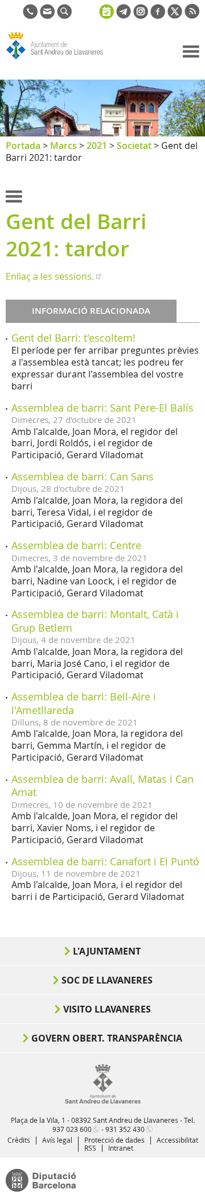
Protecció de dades (114, 1139)
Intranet (120, 1147)
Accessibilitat (177, 1139)
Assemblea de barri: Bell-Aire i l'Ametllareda (83, 703)
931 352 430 (125, 1129)
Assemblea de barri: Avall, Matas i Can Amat (102, 785)
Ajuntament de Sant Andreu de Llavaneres (60, 59)
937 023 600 (72, 1129)
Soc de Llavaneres (107, 980)
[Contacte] (47, 15)
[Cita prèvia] (106, 10)
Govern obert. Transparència (106, 1038)
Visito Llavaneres (107, 1009)
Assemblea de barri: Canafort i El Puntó (105, 861)
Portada (23, 145)
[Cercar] (64, 15)
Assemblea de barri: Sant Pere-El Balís (102, 407)
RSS (90, 1147)
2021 (97, 145)
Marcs (63, 145)
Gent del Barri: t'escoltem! (73, 338)
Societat (134, 145)
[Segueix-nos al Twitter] (174, 15)
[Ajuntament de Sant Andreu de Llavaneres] (103, 1101)
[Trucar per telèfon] (30, 15)
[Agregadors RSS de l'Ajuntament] (191, 15)
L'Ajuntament (107, 951)
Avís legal (57, 1139)
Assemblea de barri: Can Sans (82, 476)
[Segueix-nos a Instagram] (140, 15)
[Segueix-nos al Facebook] (157, 15)
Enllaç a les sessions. (50, 276)
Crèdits (18, 1139)
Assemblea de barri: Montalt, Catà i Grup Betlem (95, 620)
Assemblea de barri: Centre (76, 545)
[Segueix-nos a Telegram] (123, 15)
